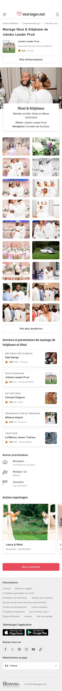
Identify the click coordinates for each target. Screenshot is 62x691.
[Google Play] (37, 635)
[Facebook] (5, 649)
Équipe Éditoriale (11, 616)
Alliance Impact (14, 417)
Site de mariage (45, 616)
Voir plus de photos (31, 328)
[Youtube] (33, 649)
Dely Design (12, 357)
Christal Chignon (15, 397)
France (13, 665)
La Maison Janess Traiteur (20, 437)
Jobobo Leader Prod (17, 377)
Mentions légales (23, 588)
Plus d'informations (31, 59)
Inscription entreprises (14, 611)
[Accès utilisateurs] (57, 14)
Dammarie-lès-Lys (32, 23)
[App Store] (14, 635)
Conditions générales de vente (18, 593)
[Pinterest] (19, 649)
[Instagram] (26, 649)
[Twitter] (12, 649)
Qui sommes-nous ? (39, 611)
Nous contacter (31, 567)
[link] (29, 528)
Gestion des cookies (42, 597)
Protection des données (15, 597)
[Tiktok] (40, 649)
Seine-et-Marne (11, 23)
